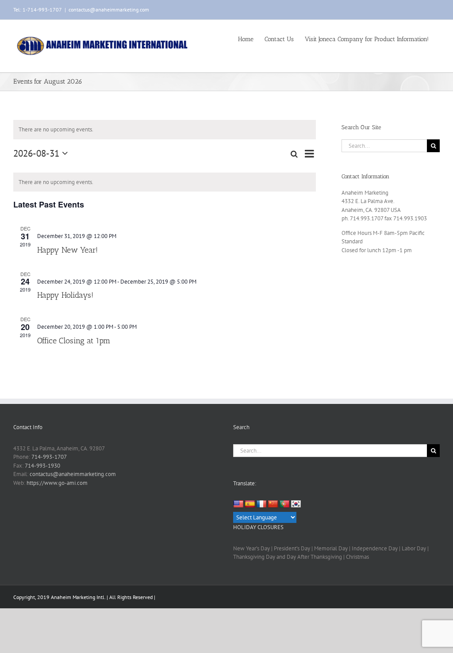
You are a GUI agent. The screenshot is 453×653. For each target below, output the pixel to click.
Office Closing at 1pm (73, 341)
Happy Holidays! (65, 295)
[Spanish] (250, 504)
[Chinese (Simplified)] (273, 504)
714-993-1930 (42, 465)
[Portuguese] (284, 504)
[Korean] (296, 504)
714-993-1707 (49, 457)
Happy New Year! (67, 250)
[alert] (164, 182)
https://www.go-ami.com (57, 483)
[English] (238, 504)
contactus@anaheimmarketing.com (109, 9)
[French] (261, 504)
